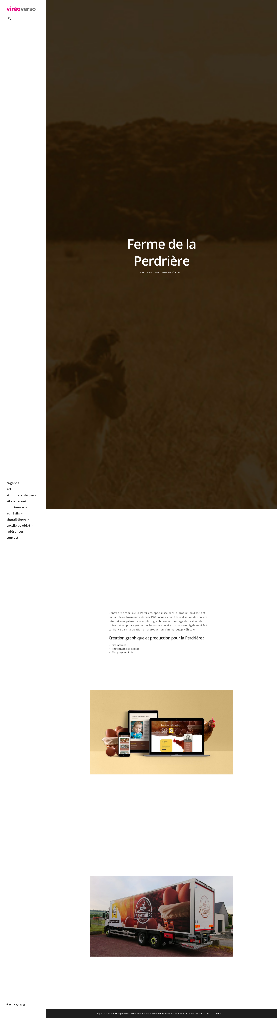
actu (10, 489)
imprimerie (15, 507)
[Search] (9, 18)
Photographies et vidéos (125, 648)
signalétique (16, 519)
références (15, 531)
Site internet (119, 645)
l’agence (12, 483)
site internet (16, 501)
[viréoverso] (21, 9)
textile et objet (18, 525)
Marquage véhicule (122, 652)
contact (12, 537)
